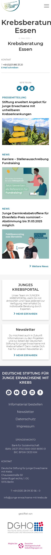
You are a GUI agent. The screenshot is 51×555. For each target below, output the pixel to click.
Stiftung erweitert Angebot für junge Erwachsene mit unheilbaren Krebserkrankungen (24, 108)
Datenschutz (26, 419)
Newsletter (25, 412)
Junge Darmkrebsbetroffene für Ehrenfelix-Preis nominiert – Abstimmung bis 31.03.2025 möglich (25, 219)
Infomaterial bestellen (25, 404)
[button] (19, 88)
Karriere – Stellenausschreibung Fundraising (25, 161)
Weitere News (40, 266)
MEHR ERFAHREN (26, 313)
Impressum (25, 426)
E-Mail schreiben (9, 67)
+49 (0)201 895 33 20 (13, 64)
